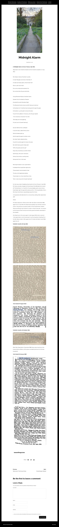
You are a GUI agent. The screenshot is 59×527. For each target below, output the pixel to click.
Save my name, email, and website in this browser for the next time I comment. (27, 514)
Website (14, 509)
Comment (15, 487)
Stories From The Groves (42, 2)
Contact (49, 2)
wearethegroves (19, 452)
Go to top (54, 524)
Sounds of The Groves (22, 2)
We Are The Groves (12, 2)
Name (14, 500)
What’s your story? (32, 2)
